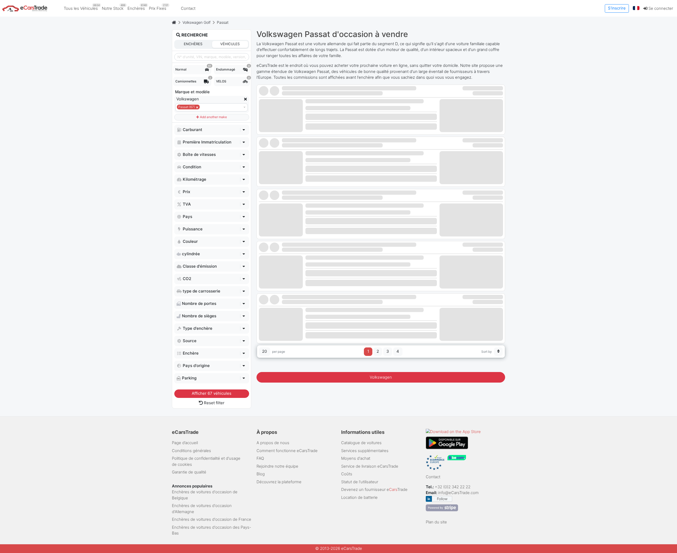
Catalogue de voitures (361, 442)
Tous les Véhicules (82, 7)
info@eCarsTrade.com (458, 492)
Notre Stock (113, 7)
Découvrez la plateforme (279, 481)
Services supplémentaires (364, 450)
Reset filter (214, 402)
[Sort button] (498, 351)
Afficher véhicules (211, 393)
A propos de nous (273, 442)
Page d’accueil (185, 442)
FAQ (260, 458)
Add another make (213, 117)
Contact (188, 8)
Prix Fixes (158, 7)
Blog (261, 473)
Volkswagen (381, 377)
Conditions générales (191, 450)
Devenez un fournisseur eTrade (374, 489)
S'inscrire (617, 8)
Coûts (346, 473)
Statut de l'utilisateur (359, 481)
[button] (636, 8)
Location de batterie (359, 497)
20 (264, 351)
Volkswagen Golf (196, 22)
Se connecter (660, 8)
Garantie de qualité (189, 472)
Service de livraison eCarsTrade (369, 466)
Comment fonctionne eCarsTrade (287, 450)
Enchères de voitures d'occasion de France (211, 519)
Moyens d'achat (355, 458)
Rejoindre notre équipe (277, 466)
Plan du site (436, 521)
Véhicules (230, 44)
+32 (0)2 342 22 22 (453, 486)
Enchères (137, 7)
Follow (442, 498)
